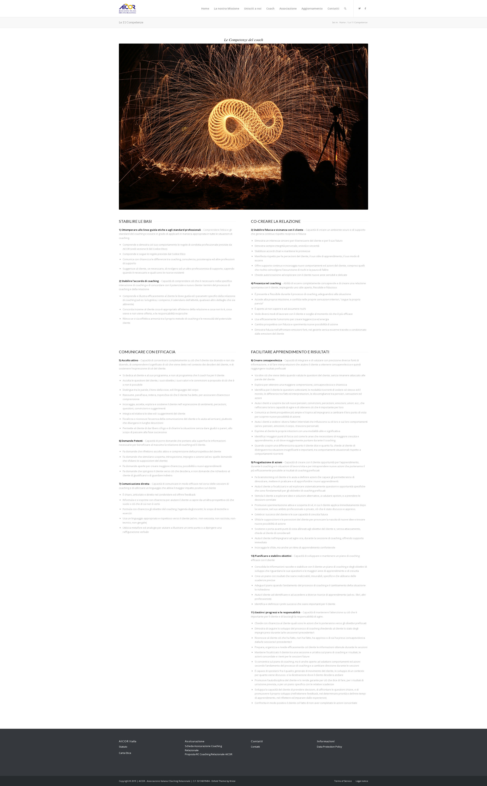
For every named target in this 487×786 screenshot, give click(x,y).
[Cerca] (345, 8)
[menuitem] (205, 8)
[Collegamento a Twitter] (359, 8)
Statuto (123, 746)
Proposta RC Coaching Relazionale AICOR (208, 754)
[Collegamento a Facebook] (365, 8)
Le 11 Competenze (131, 22)
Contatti (255, 746)
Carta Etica (125, 753)
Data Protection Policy (329, 746)
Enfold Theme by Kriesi (223, 781)
